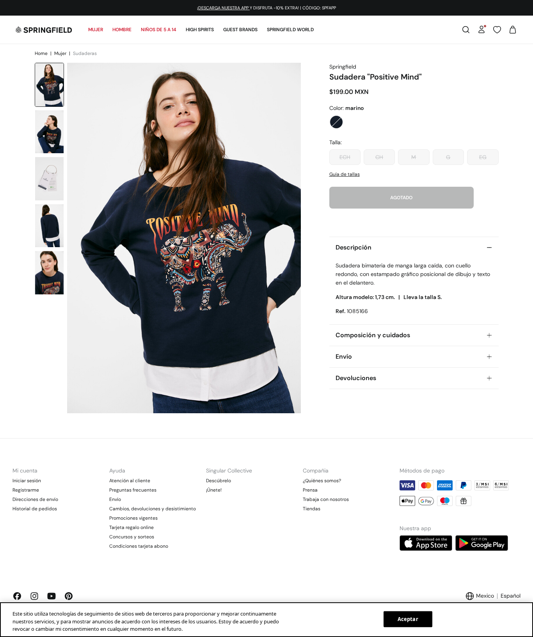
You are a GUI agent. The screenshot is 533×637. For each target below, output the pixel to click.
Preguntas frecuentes (132, 490)
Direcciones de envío (35, 499)
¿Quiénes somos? (322, 481)
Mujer (95, 30)
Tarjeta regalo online (131, 527)
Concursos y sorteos (131, 537)
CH (379, 157)
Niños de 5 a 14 (158, 30)
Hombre (121, 30)
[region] (266, 619)
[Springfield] (43, 29)
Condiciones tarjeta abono (138, 546)
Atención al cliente (129, 481)
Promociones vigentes (133, 518)
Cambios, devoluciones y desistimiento (152, 509)
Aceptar (408, 618)
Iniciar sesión (26, 481)
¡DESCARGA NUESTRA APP (223, 8)
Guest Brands (240, 30)
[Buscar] (466, 29)
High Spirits (200, 30)
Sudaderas (85, 53)
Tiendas (311, 509)
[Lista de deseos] (497, 30)
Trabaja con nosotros (326, 499)
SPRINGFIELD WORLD (290, 30)
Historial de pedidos (34, 509)
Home (42, 53)
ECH (344, 157)
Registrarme (25, 490)
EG (483, 157)
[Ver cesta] (513, 29)
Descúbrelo (218, 481)
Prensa (310, 490)
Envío (115, 499)
